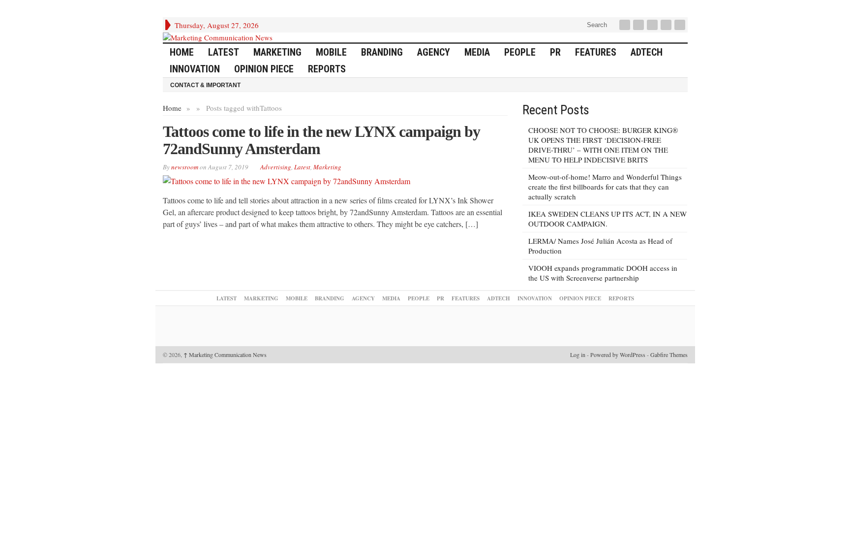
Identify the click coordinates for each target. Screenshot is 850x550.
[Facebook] (626, 25)
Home (172, 108)
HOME (182, 52)
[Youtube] (667, 25)
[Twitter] (639, 25)
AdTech (647, 52)
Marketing (277, 52)
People (520, 52)
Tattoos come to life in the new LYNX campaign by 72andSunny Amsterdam (321, 140)
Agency (433, 52)
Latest (223, 52)
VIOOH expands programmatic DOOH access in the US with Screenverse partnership (602, 273)
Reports (327, 69)
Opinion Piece (264, 69)
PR (555, 52)
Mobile (331, 52)
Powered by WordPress (617, 354)
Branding (382, 52)
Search (596, 25)
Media (477, 52)
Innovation (195, 69)
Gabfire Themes (669, 354)
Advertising (275, 166)
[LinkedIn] (653, 25)
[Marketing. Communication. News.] (425, 37)
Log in (577, 354)
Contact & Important (205, 85)
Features (595, 52)
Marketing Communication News (225, 354)
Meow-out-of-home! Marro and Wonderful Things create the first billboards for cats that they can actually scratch (605, 186)
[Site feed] (681, 25)
